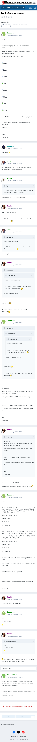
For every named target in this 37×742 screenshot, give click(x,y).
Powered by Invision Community (18, 739)
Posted (14, 35)
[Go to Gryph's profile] (4, 163)
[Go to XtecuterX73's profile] (4, 676)
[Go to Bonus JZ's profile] (4, 147)
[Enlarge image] (4, 63)
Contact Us (14, 736)
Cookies (23, 736)
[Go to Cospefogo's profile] (4, 34)
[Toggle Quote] (4, 186)
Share (9, 717)
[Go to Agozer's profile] (4, 180)
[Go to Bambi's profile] (4, 207)
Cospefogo (6, 22)
